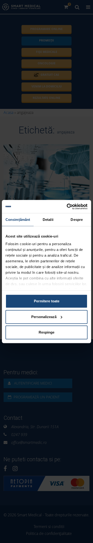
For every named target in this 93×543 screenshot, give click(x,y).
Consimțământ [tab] (17, 220)
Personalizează (44, 317)
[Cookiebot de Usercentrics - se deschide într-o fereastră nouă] (67, 206)
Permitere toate (46, 301)
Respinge (46, 332)
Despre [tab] (77, 220)
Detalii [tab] (48, 220)
